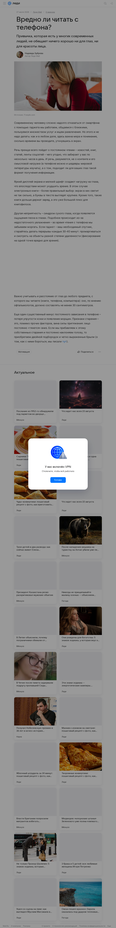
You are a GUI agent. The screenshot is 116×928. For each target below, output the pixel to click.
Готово (58, 480)
